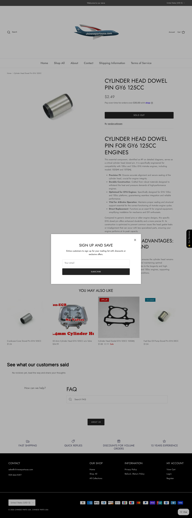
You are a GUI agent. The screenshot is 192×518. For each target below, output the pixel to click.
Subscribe (96, 271)
